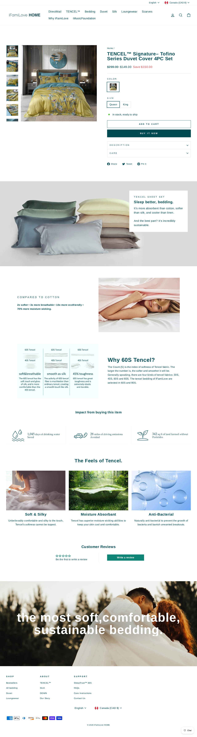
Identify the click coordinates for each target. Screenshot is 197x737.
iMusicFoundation (84, 18)
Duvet (104, 11)
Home (110, 48)
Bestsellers (11, 683)
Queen (113, 104)
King (125, 104)
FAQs (76, 688)
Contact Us (79, 698)
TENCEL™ (73, 11)
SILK (42, 688)
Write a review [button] (125, 557)
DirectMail (54, 11)
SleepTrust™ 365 (83, 683)
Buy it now (149, 133)
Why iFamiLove (58, 18)
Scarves (147, 11)
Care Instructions (83, 693)
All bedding (12, 688)
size (110, 98)
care (113, 153)
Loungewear (129, 11)
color (112, 79)
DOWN (43, 693)
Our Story (45, 698)
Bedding (90, 11)
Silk (114, 11)
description (120, 145)
